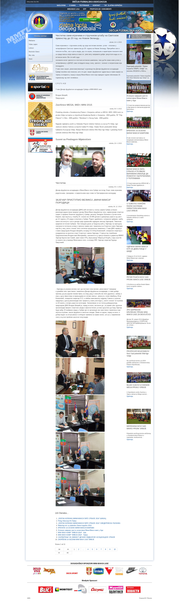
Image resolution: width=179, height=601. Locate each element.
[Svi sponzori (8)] (110, 575)
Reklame (32, 40)
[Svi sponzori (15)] (116, 593)
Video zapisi (33, 44)
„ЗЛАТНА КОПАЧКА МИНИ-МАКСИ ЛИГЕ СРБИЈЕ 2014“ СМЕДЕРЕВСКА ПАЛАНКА (89, 523)
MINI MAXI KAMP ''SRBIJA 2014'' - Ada (72, 532)
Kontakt (96, 5)
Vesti (30, 59)
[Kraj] (67, 553)
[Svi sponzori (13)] (97, 593)
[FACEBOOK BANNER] (139, 38)
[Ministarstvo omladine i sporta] (40, 152)
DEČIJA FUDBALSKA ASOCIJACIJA (89, 2)
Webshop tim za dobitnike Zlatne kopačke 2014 (74, 525)
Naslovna (61, 5)
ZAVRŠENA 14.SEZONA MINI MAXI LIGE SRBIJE (76, 539)
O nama (72, 5)
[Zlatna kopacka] (80, 32)
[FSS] (40, 136)
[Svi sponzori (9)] (120, 575)
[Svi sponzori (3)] (46, 593)
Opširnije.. (130, 111)
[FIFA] (40, 81)
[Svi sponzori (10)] (131, 575)
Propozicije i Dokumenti (101, 9)
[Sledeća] (59, 553)
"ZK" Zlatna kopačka (113, 5)
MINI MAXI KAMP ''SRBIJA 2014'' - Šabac (73, 535)
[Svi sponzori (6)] (98, 575)
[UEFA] (40, 100)
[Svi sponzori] (37, 575)
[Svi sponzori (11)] (133, 593)
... (83, 549)
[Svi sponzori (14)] (142, 575)
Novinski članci (34, 52)
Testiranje (84, 5)
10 (115, 549)
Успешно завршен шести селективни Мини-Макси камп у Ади (80, 530)
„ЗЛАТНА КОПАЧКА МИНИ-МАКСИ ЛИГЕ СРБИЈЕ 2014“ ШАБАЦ (82, 518)
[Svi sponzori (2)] (49, 575)
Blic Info (32, 55)
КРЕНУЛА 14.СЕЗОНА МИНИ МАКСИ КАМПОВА (76, 528)
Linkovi (31, 48)
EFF (84, 9)
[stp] (40, 72)
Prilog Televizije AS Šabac (67, 521)
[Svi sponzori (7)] (63, 593)
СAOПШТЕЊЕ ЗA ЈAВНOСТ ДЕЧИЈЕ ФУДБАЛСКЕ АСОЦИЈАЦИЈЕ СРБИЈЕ (86, 537)
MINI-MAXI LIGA (73, 9)
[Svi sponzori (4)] (71, 575)
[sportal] (40, 91)
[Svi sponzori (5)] (89, 575)
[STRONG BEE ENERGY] (40, 126)
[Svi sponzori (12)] (81, 593)
